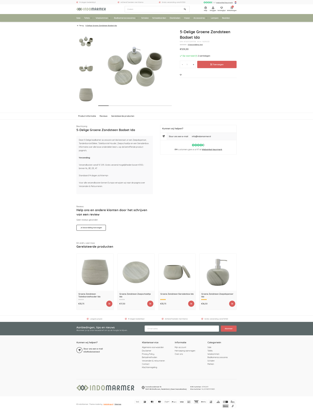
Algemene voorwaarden (153, 347)
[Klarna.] (226, 406)
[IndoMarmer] (91, 9)
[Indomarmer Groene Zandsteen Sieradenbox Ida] (177, 272)
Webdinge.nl (108, 404)
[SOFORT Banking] (167, 402)
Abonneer (229, 328)
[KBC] (218, 402)
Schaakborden (159, 18)
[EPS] (233, 402)
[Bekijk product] (109, 304)
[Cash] (233, 406)
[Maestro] (159, 402)
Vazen (187, 18)
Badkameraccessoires (124, 18)
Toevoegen (218, 64)
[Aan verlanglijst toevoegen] (181, 75)
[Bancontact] (189, 402)
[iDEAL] (145, 402)
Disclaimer (146, 350)
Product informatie (87, 116)
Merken (210, 364)
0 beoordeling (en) (195, 44)
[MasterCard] (152, 402)
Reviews (103, 116)
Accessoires (199, 18)
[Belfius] (204, 402)
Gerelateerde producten (122, 116)
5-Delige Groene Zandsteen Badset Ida (101, 25)
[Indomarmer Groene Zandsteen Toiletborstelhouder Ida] (95, 272)
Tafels (87, 18)
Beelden (226, 18)
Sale (78, 18)
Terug (81, 25)
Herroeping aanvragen (185, 350)
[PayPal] (174, 402)
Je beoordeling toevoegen (91, 228)
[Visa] (182, 402)
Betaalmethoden (149, 357)
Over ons (179, 354)
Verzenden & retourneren (153, 360)
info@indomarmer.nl (201, 136)
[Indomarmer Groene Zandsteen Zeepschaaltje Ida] (136, 272)
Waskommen (102, 18)
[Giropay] (226, 402)
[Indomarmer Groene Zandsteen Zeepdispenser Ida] (217, 272)
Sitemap (118, 404)
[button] (85, 105)
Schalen (145, 18)
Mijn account (180, 347)
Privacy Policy (148, 354)
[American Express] (211, 402)
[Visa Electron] (196, 402)
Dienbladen (175, 18)
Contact (145, 364)
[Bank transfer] (137, 402)
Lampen (214, 18)
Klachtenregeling (149, 367)
